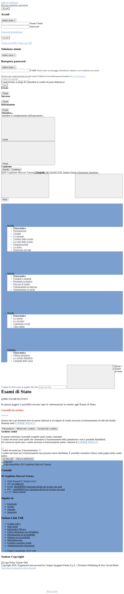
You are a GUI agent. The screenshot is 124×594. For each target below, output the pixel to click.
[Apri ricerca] (99, 186)
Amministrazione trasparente (20, 545)
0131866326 (17, 484)
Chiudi (5, 93)
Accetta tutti (47, 429)
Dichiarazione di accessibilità (21, 534)
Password (34, 26)
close (4, 199)
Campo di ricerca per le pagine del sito (19, 387)
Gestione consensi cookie (19, 543)
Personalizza (8, 429)
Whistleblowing (14, 540)
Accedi (5, 8)
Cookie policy (14, 524)
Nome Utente (36, 23)
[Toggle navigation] (25, 186)
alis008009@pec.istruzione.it (39, 489)
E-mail (33, 70)
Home (118, 366)
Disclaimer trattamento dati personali (18, 568)
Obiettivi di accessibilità (18, 537)
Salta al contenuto (9, 2)
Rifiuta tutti (26, 429)
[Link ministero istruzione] (14, 5)
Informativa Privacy (16, 529)
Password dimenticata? (12, 32)
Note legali (12, 526)
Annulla (5, 169)
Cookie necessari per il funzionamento (19, 450)
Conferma (16, 169)
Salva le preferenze (24, 459)
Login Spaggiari (78, 76)
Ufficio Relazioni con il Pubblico (23, 532)
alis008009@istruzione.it (38, 486)
